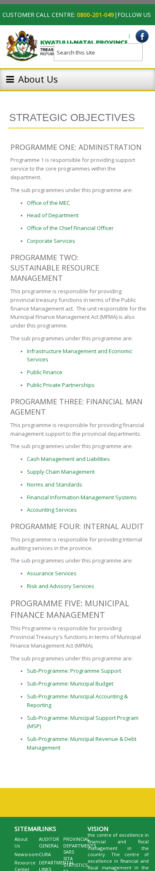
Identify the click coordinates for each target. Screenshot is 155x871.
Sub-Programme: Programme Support (74, 670)
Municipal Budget (91, 683)
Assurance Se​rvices (51, 573)
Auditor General (49, 842)
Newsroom (26, 854)
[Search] (142, 49)
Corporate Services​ (51, 240)
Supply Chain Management (61, 471)
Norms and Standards (54, 484)
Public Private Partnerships (61, 385)
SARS (68, 852)
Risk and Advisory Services (60, 586)
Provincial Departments (79, 842)
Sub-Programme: (48, 683)
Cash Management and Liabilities (68, 459)
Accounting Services (52, 509)
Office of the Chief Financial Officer (71, 228)
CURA (45, 854)
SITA (68, 858)
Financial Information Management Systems (82, 497)
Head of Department (53, 215)
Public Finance (44, 372)
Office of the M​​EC (48, 202)
